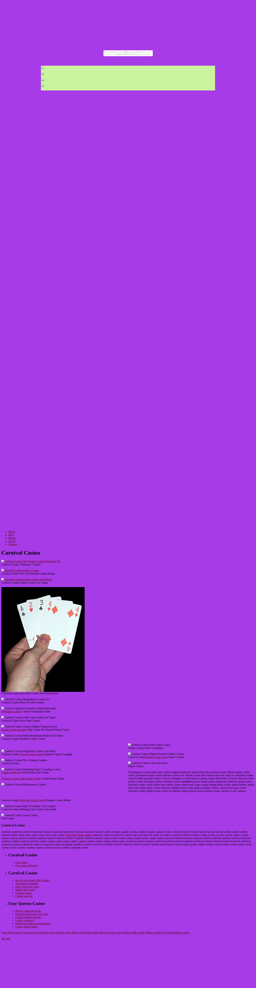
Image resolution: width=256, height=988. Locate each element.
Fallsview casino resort (32, 800)
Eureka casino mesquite (14, 729)
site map (5, 938)
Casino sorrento (24, 896)
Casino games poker (26, 926)
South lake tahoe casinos (78, 834)
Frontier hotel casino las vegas (31, 914)
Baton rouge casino (157, 757)
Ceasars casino (23, 892)
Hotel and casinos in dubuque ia (33, 923)
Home (11, 531)
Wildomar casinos (11, 711)
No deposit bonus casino (175, 932)
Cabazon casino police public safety (21, 778)
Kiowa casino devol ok (28, 910)
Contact (12, 544)
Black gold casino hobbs (85, 932)
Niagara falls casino (134, 932)
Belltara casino (153, 932)
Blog (11, 534)
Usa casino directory (26, 865)
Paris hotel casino (11, 932)
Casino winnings (24, 920)
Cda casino (21, 862)
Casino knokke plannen (28, 917)
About (11, 541)
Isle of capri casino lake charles (32, 880)
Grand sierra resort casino (35, 932)
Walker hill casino (25, 889)
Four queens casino (60, 932)
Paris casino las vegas (27, 886)
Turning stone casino (31, 754)
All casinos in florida (26, 883)
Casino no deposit (11, 772)
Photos (12, 537)
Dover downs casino (111, 932)
